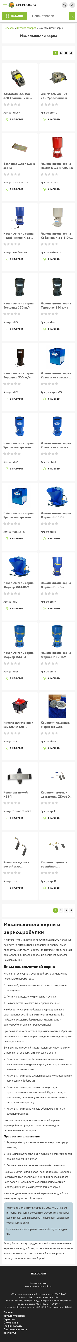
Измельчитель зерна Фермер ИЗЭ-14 (18, 655)
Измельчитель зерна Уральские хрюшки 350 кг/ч (18, 445)
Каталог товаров (26, 28)
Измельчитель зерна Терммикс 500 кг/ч (18, 375)
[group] (20, 77)
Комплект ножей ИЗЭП (15, 794)
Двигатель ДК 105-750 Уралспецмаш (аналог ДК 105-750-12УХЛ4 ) (55, 96)
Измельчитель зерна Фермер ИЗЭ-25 (56, 585)
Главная (8, 1312)
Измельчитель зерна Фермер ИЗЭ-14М (56, 655)
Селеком (9, 28)
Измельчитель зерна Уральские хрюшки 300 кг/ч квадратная (56, 375)
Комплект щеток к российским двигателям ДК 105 (17, 864)
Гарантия (9, 1319)
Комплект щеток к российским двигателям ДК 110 (54, 864)
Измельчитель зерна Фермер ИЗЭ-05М (18, 585)
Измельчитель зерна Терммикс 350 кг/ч (18, 305)
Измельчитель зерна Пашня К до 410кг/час (57, 166)
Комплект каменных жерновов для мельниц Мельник (55, 725)
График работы (12, 1326)
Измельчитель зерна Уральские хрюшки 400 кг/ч (56, 445)
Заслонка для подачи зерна (19, 166)
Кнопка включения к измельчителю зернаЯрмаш (18, 725)
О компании (10, 1322)
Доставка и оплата (15, 1329)
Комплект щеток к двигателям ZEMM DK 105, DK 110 (56, 794)
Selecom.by (26, 5)
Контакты (9, 1332)
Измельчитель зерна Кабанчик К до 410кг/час (57, 236)
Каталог (17, 16)
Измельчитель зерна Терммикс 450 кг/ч (56, 305)
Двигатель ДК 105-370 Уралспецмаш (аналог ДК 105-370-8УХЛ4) (18, 96)
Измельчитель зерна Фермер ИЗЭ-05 (56, 515)
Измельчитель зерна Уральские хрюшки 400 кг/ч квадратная (18, 515)
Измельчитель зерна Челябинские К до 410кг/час (18, 236)
